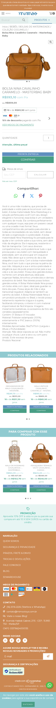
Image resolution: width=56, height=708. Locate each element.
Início (5, 26)
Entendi (28, 704)
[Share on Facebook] (23, 196)
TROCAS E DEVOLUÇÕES (16, 559)
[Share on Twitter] (32, 196)
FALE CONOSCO (12, 565)
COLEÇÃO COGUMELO (14, 29)
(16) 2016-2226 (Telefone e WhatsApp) (26, 607)
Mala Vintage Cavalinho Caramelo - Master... (41, 388)
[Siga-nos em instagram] (5, 640)
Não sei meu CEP (9, 181)
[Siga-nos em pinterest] (25, 640)
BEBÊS (13, 26)
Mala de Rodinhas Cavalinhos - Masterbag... (14, 467)
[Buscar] (24, 20)
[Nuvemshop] (28, 683)
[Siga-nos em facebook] (12, 640)
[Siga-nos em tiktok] (18, 640)
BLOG (6, 571)
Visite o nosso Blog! (17, 616)
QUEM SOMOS (11, 541)
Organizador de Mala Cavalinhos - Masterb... (14, 388)
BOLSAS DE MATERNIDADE (34, 26)
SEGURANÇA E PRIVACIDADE (19, 547)
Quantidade (9, 138)
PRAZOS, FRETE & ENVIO (17, 553)
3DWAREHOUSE (12, 577)
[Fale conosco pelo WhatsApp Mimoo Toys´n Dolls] (49, 685)
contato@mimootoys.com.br (22, 611)
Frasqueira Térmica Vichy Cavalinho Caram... (41, 467)
